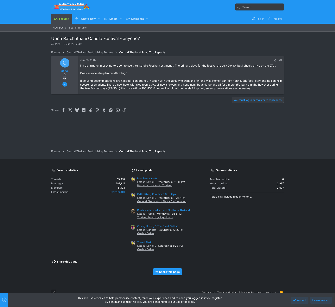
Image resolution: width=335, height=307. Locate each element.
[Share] (275, 60)
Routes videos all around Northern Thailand (163, 210)
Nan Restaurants (147, 178)
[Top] (276, 292)
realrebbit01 (118, 191)
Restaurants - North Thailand (154, 185)
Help (260, 292)
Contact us (208, 292)
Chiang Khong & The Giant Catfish (157, 226)
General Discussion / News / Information (161, 201)
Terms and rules (227, 292)
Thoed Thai (144, 242)
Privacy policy (247, 292)
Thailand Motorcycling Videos (155, 217)
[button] (98, 18)
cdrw (57, 43)
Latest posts (144, 170)
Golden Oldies (145, 233)
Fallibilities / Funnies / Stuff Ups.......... (160, 194)
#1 (280, 60)
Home (269, 292)
